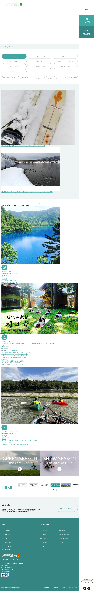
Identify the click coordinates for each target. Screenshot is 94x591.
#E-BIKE (24, 78)
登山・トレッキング (14, 61)
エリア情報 (4, 538)
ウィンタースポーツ (39, 56)
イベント (14, 71)
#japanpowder (42, 78)
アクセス (87, 582)
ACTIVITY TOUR (44, 525)
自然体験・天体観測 (39, 66)
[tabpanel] (22, 484)
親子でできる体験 (65, 66)
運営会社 (47, 587)
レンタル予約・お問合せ (7, 542)
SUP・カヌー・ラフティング (65, 61)
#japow (52, 78)
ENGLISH (87, 579)
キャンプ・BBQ (39, 61)
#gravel (32, 78)
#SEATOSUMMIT (72, 78)
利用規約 (64, 587)
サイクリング (65, 56)
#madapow (61, 78)
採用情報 (55, 587)
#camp (16, 78)
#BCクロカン (6, 78)
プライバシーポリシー (6, 546)
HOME (3, 525)
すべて (14, 56)
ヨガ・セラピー (14, 66)
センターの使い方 (5, 530)
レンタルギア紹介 (5, 534)
